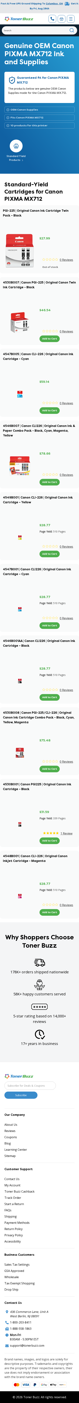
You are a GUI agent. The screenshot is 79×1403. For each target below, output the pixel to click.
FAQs (7, 1210)
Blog (7, 1143)
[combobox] (39, 30)
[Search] (72, 30)
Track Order (12, 1198)
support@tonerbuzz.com (27, 1346)
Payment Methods (17, 1223)
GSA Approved (14, 1271)
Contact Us (11, 1179)
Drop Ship (11, 1290)
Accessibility (12, 1241)
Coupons (10, 1137)
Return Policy (13, 1229)
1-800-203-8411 (20, 1322)
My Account (12, 1185)
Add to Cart (49, 338)
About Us (10, 1125)
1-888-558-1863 (20, 1329)
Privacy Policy (13, 1235)
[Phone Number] (52, 19)
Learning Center (15, 1150)
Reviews (9, 1131)
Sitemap (10, 1156)
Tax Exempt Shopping (19, 1283)
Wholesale (11, 1277)
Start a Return (14, 1204)
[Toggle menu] (71, 19)
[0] (61, 19)
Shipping (10, 1216)
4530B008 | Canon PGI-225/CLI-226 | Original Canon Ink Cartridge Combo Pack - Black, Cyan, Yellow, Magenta (38, 717)
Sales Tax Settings (17, 1265)
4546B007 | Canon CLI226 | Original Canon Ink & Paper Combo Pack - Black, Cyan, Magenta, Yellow (39, 430)
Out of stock (50, 267)
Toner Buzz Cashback (19, 1191)
